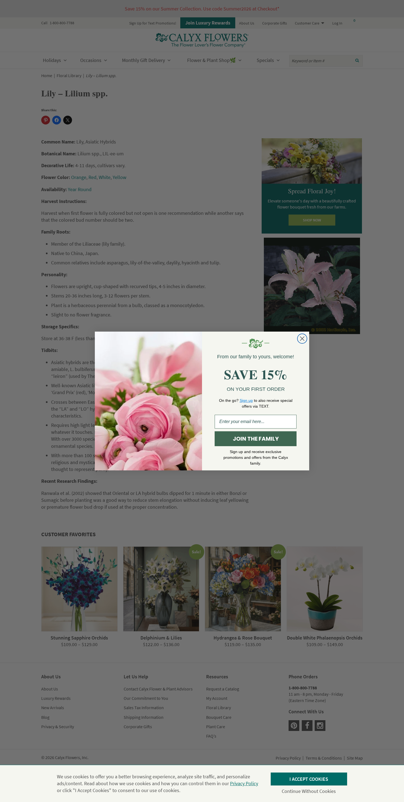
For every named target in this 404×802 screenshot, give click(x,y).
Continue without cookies (309, 791)
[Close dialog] (302, 338)
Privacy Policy (244, 783)
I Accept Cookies (308, 779)
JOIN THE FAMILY (256, 439)
